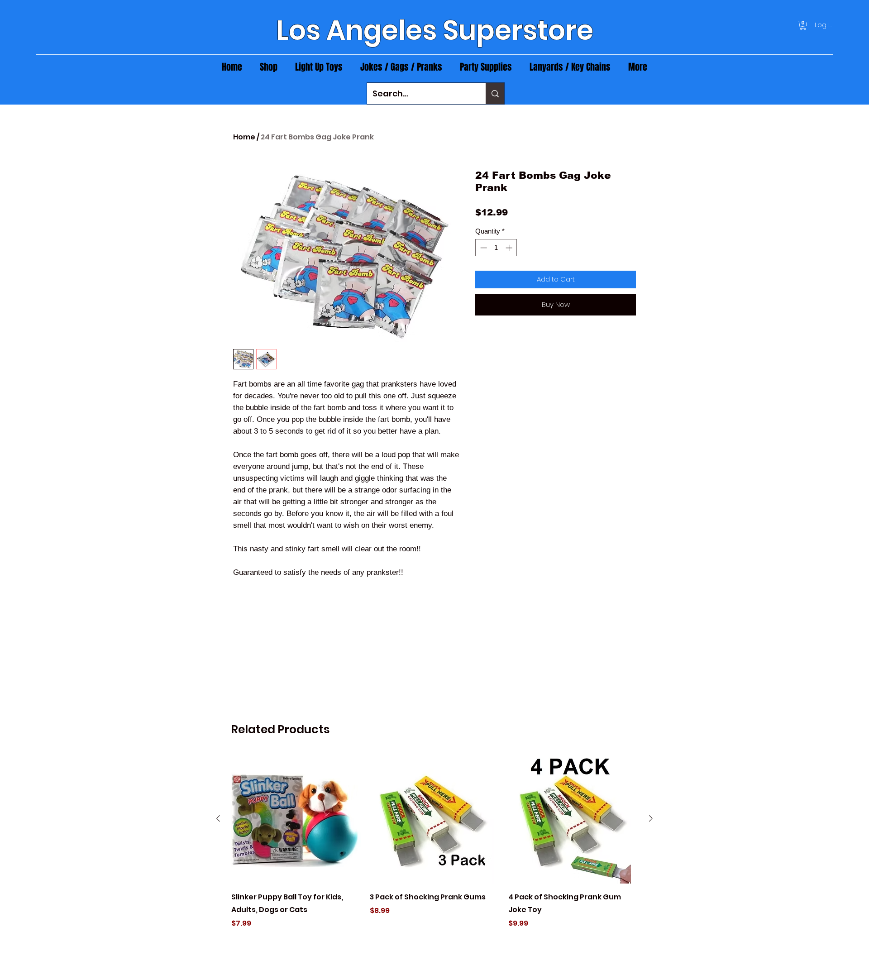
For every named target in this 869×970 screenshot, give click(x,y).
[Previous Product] (218, 818)
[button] (802, 25)
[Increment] (510, 247)
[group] (434, 848)
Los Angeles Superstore (434, 30)
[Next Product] (650, 818)
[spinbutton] (496, 247)
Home (244, 137)
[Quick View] (296, 819)
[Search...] (495, 93)
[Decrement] (483, 247)
